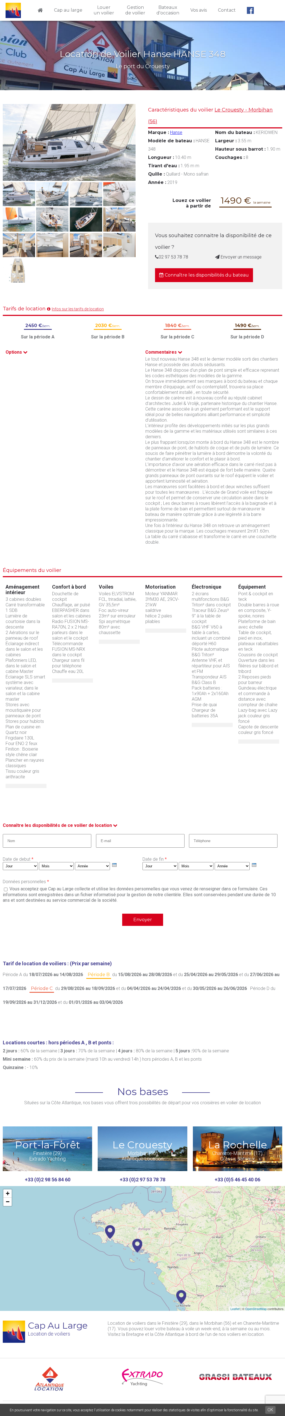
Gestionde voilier (135, 10)
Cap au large (68, 10)
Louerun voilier (104, 10)
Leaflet (235, 1308)
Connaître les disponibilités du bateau (206, 275)
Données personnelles (26, 881)
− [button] (7, 1201)
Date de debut (18, 859)
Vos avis (198, 10)
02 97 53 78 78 (173, 257)
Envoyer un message (241, 257)
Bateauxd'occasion (167, 10)
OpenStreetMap (256, 1308)
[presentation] (114, 865)
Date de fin (154, 859)
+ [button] (7, 1193)
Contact (227, 10)
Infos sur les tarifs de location (78, 309)
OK (270, 1409)
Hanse (176, 132)
